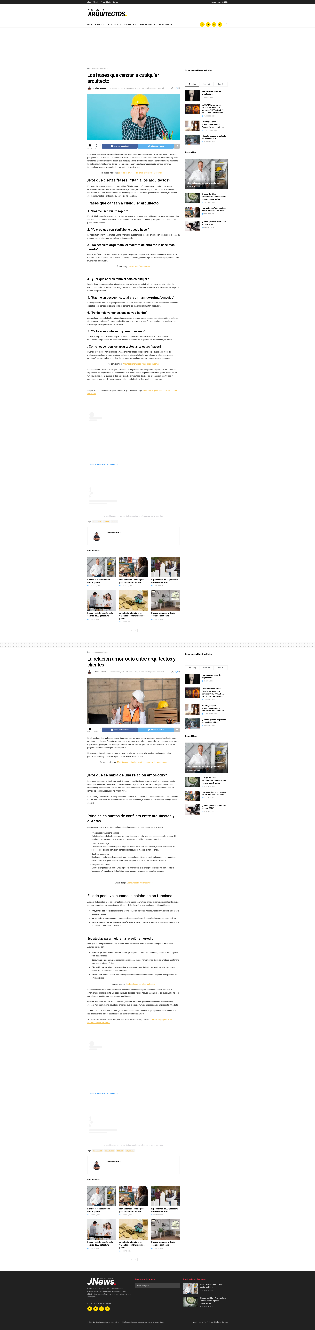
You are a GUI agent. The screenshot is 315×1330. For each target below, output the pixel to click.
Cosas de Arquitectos (100, 68)
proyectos (130, 1151)
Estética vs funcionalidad (139, 266)
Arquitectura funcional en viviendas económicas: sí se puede (131, 616)
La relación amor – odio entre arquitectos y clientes (140, 173)
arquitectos (97, 1151)
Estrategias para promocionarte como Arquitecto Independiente (213, 124)
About (89, 2)
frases (106, 521)
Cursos (98, 24)
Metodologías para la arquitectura (140, 984)
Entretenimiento (147, 24)
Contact (115, 2)
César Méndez (100, 88)
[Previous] (131, 630)
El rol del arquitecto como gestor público (205, 183)
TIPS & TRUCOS (112, 24)
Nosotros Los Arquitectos (101, 1322)
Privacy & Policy (106, 2)
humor (114, 521)
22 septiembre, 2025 (117, 88)
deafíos (120, 1151)
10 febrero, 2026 (94, 586)
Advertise (96, 2)
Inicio (90, 24)
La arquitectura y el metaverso (140, 883)
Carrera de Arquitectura (100, 608)
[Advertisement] (157, 46)
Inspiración (129, 24)
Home (89, 68)
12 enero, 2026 (93, 619)
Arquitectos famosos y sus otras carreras (141, 364)
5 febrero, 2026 (157, 586)
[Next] (136, 630)
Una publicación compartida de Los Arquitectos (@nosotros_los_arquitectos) (133, 516)
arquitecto (97, 521)
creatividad (109, 1151)
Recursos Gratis (166, 24)
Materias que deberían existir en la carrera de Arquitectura (142, 762)
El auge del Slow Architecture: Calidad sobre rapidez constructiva (214, 196)
